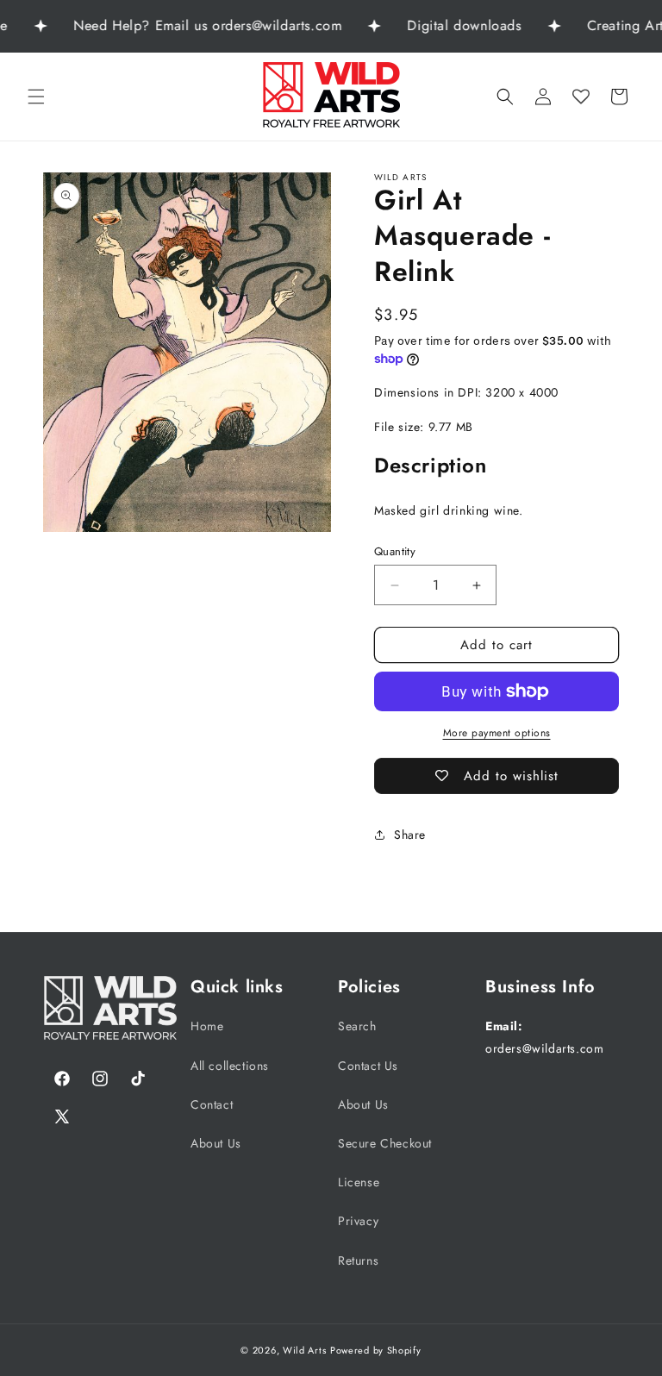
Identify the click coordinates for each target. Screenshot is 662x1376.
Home (206, 1026)
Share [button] (410, 834)
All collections (229, 1065)
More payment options (497, 733)
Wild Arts (304, 1350)
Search (357, 1026)
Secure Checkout (385, 1143)
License (358, 1182)
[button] (36, 97)
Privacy (358, 1220)
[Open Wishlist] (581, 97)
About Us (215, 1143)
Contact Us (368, 1065)
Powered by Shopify (376, 1350)
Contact (211, 1104)
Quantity (394, 551)
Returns (358, 1260)
